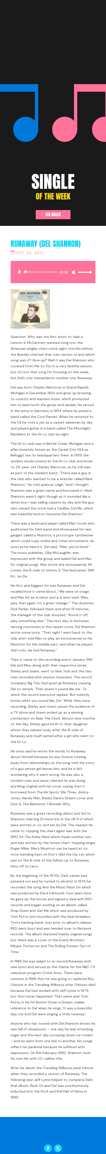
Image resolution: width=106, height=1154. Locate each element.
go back (53, 214)
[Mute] (73, 272)
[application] (53, 272)
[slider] (83, 272)
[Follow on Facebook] (48, 1148)
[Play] (19, 272)
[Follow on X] (58, 1148)
